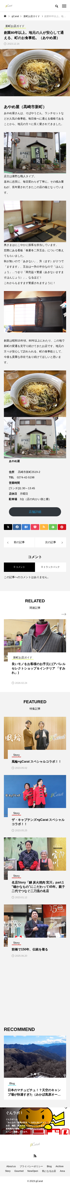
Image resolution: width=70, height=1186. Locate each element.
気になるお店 (49, 1171)
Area (62, 1171)
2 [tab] (35, 1074)
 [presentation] (63, 614)
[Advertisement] (35, 992)
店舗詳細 (35, 511)
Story (7, 1171)
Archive (60, 1166)
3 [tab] (39, 1074)
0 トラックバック (50, 567)
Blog (49, 1166)
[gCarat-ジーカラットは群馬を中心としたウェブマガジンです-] (9, 6)
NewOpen (32, 1171)
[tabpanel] (35, 1068)
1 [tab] (32, 1074)
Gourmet (19, 1171)
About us (11, 1166)
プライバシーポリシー (31, 1166)
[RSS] (35, 1155)
